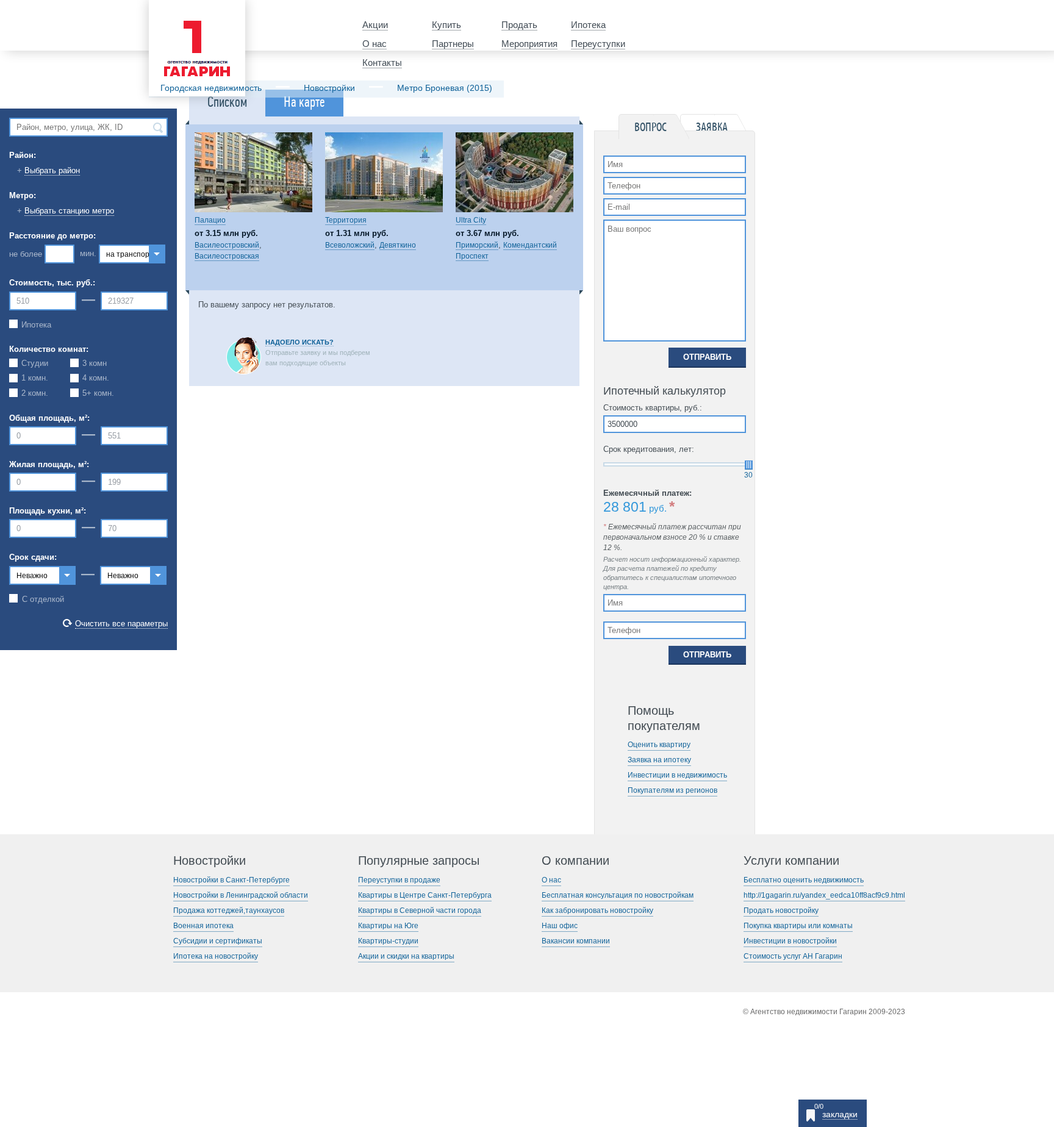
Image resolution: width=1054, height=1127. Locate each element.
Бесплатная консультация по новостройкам (618, 895)
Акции (375, 25)
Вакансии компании (576, 941)
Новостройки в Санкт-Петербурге (231, 880)
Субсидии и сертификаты (217, 941)
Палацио (210, 220)
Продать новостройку (781, 910)
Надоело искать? (299, 342)
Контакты (382, 62)
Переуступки (598, 43)
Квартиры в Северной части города (419, 910)
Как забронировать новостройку (597, 910)
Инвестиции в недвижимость (677, 775)
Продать (519, 25)
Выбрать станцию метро (69, 210)
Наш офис (560, 925)
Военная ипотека (203, 925)
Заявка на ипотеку (659, 760)
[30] (749, 465)
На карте (304, 102)
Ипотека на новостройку (215, 956)
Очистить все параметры (121, 623)
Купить (446, 25)
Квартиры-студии (388, 941)
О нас (374, 43)
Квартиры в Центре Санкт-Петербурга (425, 895)
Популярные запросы (418, 861)
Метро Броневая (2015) (444, 88)
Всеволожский (350, 245)
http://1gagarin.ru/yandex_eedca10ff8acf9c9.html (824, 895)
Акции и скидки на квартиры (406, 956)
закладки (840, 1114)
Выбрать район (52, 170)
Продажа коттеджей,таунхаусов (228, 910)
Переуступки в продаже (399, 880)
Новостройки (329, 88)
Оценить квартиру (659, 744)
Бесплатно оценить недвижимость (804, 880)
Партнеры (453, 43)
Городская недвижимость (211, 88)
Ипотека (588, 25)
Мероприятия (529, 43)
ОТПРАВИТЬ (707, 357)
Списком (227, 102)
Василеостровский (227, 245)
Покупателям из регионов (672, 790)
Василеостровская (227, 256)
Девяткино (397, 245)
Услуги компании (791, 861)
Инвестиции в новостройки (790, 941)
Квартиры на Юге (388, 925)
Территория (346, 220)
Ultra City (471, 220)
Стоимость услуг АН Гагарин (793, 956)
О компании (575, 861)
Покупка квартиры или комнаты (798, 925)
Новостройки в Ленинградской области (240, 895)
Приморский (477, 245)
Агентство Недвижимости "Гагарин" (193, 10)
